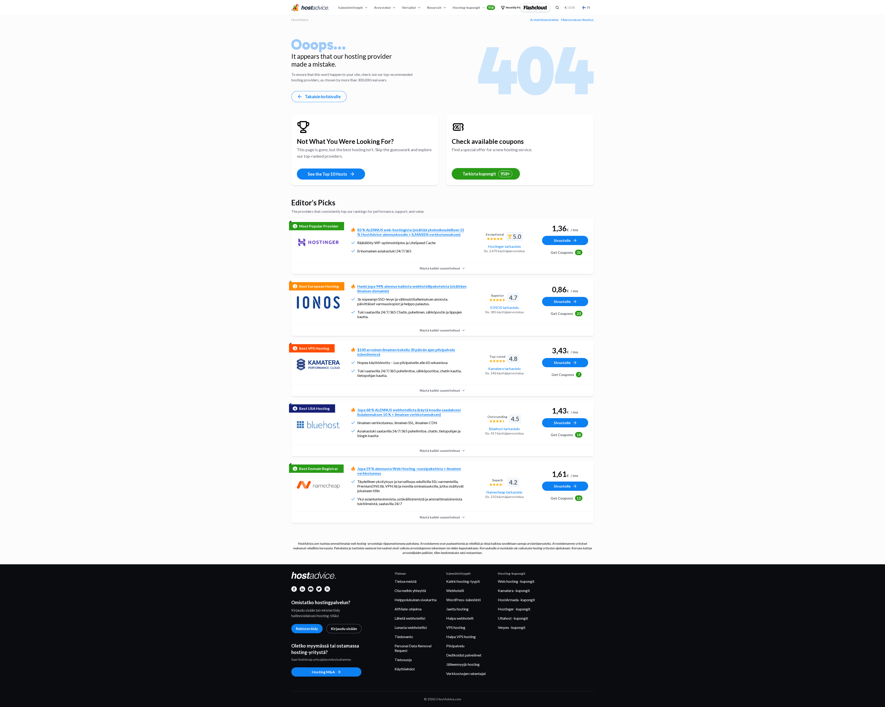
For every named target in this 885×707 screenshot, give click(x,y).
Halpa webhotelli (459, 618)
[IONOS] (318, 302)
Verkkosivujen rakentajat (466, 673)
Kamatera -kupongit (514, 590)
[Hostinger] (318, 242)
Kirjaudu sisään (344, 628)
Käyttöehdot (405, 669)
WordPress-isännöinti (463, 600)
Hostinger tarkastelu (504, 246)
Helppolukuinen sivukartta (416, 600)
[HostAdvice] (310, 7)
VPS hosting (455, 627)
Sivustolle (562, 240)
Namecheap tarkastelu (504, 492)
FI (588, 7)
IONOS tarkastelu (504, 307)
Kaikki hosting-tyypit (463, 581)
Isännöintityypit (350, 7)
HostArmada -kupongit (516, 600)
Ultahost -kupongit (513, 618)
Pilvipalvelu (455, 646)
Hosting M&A (323, 672)
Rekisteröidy (307, 628)
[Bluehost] (318, 424)
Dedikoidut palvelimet (463, 655)
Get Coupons (566, 252)
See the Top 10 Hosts (327, 174)
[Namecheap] (318, 484)
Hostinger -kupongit (514, 609)
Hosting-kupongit (473, 7)
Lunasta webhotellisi (411, 627)
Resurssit (434, 7)
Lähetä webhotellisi (410, 618)
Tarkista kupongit (486, 173)
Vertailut (409, 7)
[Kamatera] (318, 364)
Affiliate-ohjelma (408, 609)
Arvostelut (382, 7)
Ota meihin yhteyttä (410, 590)
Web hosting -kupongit (516, 581)
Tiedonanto (404, 636)
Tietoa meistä (405, 581)
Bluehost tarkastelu (504, 428)
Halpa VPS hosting (461, 636)
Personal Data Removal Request (413, 648)
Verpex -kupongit (511, 627)
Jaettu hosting (457, 609)
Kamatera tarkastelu (504, 368)
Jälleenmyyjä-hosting (463, 664)
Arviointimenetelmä (544, 20)
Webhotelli (455, 590)
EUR (570, 7)
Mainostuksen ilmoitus (577, 20)
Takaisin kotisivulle (323, 96)
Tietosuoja (403, 659)
